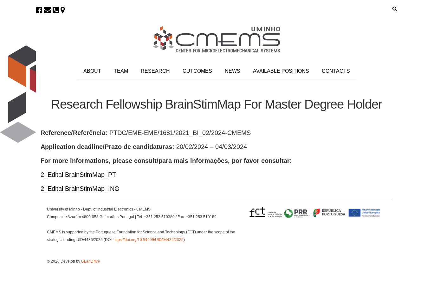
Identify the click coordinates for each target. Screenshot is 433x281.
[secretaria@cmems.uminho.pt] (47, 10)
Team (121, 71)
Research (155, 71)
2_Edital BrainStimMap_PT (78, 174)
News (232, 71)
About (92, 71)
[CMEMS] (216, 39)
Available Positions (281, 71)
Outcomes (197, 71)
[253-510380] (56, 10)
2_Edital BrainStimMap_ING (80, 188)
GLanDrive (90, 261)
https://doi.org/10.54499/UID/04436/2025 (148, 240)
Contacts (336, 71)
